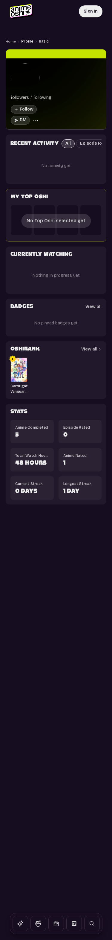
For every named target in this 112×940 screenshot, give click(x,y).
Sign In (91, 11)
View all (93, 306)
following (42, 97)
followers (20, 97)
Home (11, 41)
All (68, 143)
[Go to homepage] (21, 11)
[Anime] (20, 923)
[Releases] (56, 923)
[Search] (92, 923)
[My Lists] (74, 923)
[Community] (38, 923)
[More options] (35, 120)
